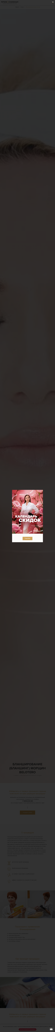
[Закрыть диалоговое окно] (52, 2)
